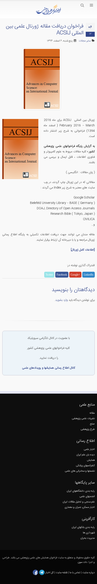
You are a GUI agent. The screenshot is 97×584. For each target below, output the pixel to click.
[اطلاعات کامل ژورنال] (83, 249)
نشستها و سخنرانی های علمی (80, 471)
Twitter (49, 274)
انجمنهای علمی (87, 496)
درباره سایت (88, 572)
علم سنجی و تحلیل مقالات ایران (78, 502)
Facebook (62, 274)
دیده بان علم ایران (85, 455)
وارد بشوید (61, 300)
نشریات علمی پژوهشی (83, 418)
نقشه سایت (62, 572)
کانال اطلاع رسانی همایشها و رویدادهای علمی (48, 367)
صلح (92, 424)
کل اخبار (49, 572)
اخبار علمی (89, 449)
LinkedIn (88, 274)
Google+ (75, 274)
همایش (91, 460)
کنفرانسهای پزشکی (85, 465)
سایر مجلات (85, 41)
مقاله (92, 413)
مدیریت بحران (87, 538)
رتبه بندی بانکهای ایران (83, 527)
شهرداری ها (89, 533)
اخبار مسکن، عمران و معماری (80, 507)
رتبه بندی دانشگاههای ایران (81, 491)
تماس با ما (74, 572)
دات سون (82, 562)
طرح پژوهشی (88, 429)
